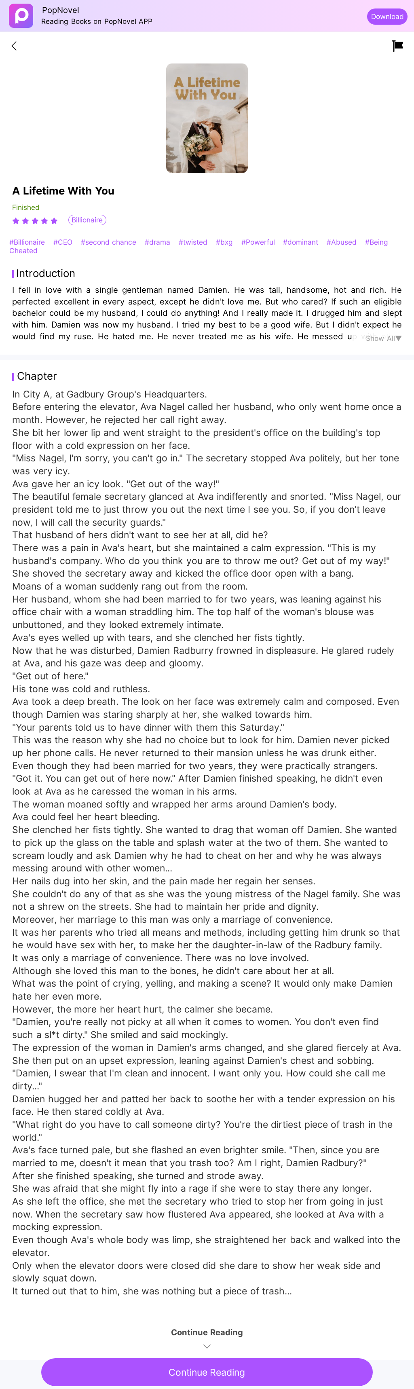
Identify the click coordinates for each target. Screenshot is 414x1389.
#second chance (110, 242)
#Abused (343, 242)
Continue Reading (207, 1372)
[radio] (17, 220)
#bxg (225, 242)
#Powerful (259, 242)
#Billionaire (28, 242)
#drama (159, 242)
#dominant (302, 242)
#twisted (194, 242)
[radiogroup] (35, 220)
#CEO (64, 242)
